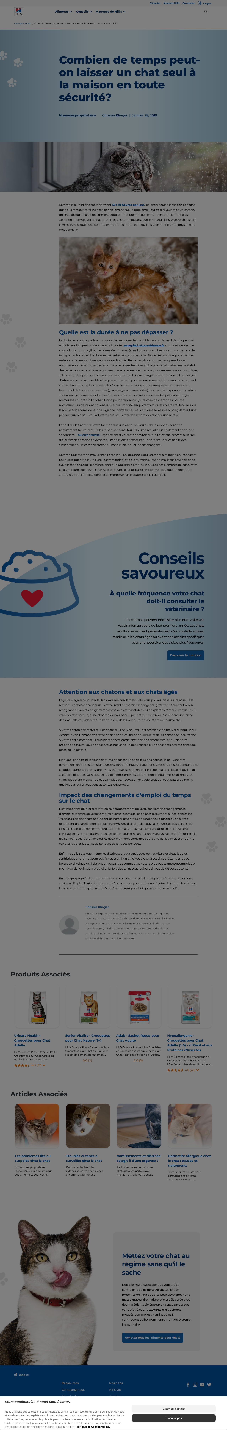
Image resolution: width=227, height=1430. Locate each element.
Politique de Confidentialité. (93, 1426)
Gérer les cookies (174, 1408)
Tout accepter (173, 1418)
